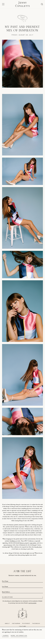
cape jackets (33, 543)
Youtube (22, 626)
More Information (19, 635)
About (7, 623)
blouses (22, 543)
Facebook (36, 623)
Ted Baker (12, 541)
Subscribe (7, 597)
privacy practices (32, 603)
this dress (39, 547)
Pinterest (26, 623)
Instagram (16, 623)
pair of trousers (8, 545)
